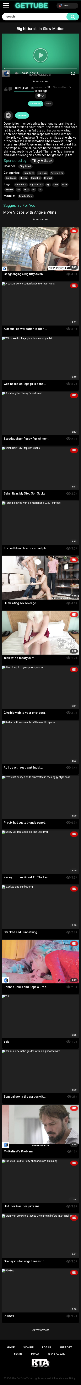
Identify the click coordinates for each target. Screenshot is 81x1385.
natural (9, 189)
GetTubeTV (23, 1378)
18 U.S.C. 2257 (56, 1353)
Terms (18, 1353)
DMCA (35, 1353)
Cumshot (35, 178)
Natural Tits (57, 173)
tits (18, 189)
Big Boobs (11, 178)
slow (55, 184)
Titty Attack (42, 160)
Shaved (23, 178)
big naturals (36, 184)
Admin (22, 115)
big (48, 184)
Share (48, 104)
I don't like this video (10, 89)
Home (11, 1347)
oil (40, 189)
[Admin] (8, 115)
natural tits (21, 184)
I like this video (5, 89)
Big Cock (42, 173)
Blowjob (48, 178)
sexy (26, 189)
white (65, 184)
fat (33, 189)
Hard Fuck (29, 173)
